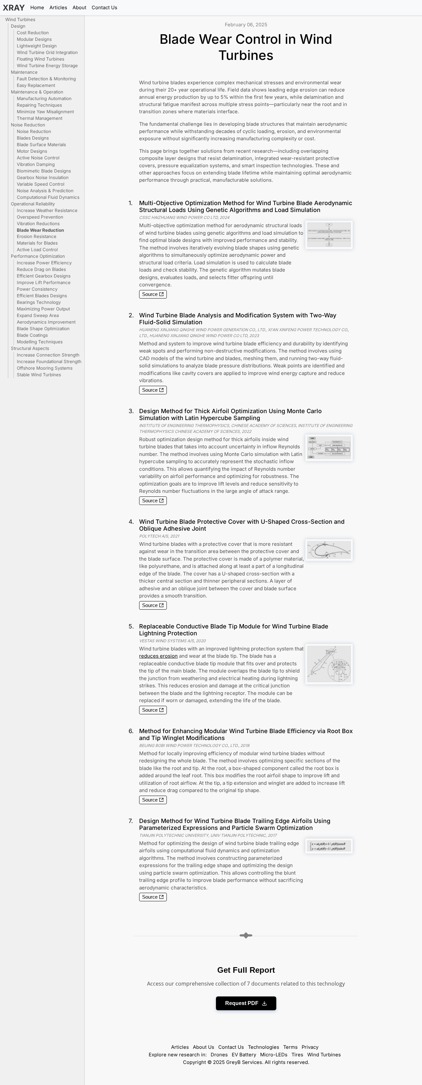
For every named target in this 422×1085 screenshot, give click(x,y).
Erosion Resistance (36, 236)
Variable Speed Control (40, 184)
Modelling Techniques (40, 341)
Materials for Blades (37, 243)
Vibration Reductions (38, 223)
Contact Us (104, 8)
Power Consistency (37, 289)
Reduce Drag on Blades (41, 269)
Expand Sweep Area (38, 315)
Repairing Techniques (39, 105)
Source (150, 294)
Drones (219, 1055)
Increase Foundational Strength (49, 361)
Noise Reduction (34, 131)
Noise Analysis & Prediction (45, 190)
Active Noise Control (38, 157)
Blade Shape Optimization (43, 328)
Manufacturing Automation (44, 98)
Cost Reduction (33, 32)
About (79, 8)
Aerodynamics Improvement (46, 322)
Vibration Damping (36, 164)
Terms (290, 1047)
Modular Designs (34, 39)
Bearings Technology (39, 302)
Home (37, 8)
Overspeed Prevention (40, 217)
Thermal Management (39, 118)
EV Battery (244, 1055)
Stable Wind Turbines (39, 374)
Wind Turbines (324, 1055)
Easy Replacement (36, 85)
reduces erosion (158, 656)
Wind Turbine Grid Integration (47, 52)
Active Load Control (37, 249)
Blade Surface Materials (41, 144)
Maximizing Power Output (43, 308)
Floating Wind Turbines (40, 59)
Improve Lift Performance (44, 282)
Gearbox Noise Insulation (43, 177)
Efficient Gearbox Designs (44, 275)
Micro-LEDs (273, 1055)
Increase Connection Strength (48, 354)
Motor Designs (32, 151)
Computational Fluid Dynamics (48, 197)
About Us (203, 1047)
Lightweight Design (37, 45)
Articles (58, 8)
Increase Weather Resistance (47, 210)
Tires (297, 1055)
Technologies (263, 1047)
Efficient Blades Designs (42, 295)
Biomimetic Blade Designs (44, 170)
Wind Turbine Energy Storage (47, 65)
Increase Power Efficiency (44, 262)
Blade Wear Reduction (40, 230)
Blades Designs (33, 138)
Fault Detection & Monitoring (46, 78)
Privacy (310, 1047)
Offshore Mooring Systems (45, 368)
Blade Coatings (32, 335)
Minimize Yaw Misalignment (45, 111)
